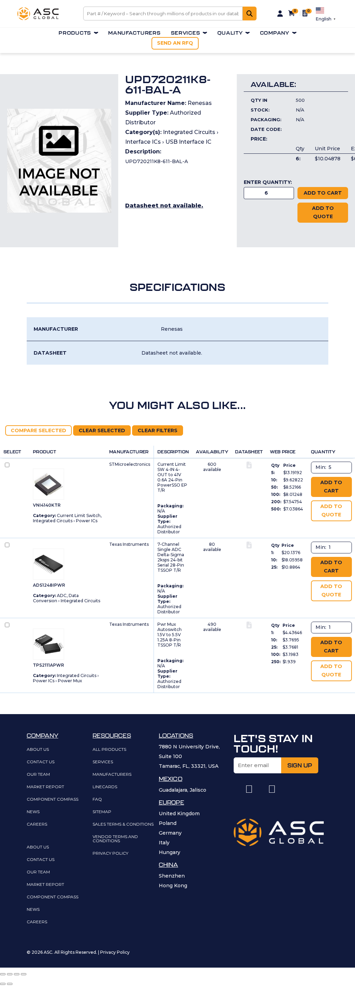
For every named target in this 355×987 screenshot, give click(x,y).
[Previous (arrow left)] (3, 984)
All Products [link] (109, 749)
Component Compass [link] (52, 799)
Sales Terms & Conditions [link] (123, 824)
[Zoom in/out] (23, 974)
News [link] (33, 812)
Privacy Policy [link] (110, 853)
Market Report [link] (45, 787)
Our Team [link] (38, 774)
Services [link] (185, 33)
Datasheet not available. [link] (164, 205)
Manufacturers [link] (134, 33)
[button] (249, 789)
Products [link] (75, 33)
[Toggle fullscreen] (16, 974)
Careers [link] (37, 824)
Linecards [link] (105, 787)
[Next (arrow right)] (9, 984)
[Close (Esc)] (3, 974)
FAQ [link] (97, 799)
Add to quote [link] (323, 212)
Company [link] (274, 33)
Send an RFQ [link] (175, 43)
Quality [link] (230, 33)
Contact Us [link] (40, 762)
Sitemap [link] (102, 812)
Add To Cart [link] (323, 193)
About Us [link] (38, 749)
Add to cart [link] (331, 486)
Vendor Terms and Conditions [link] (115, 839)
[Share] (9, 974)
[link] (38, 18)
